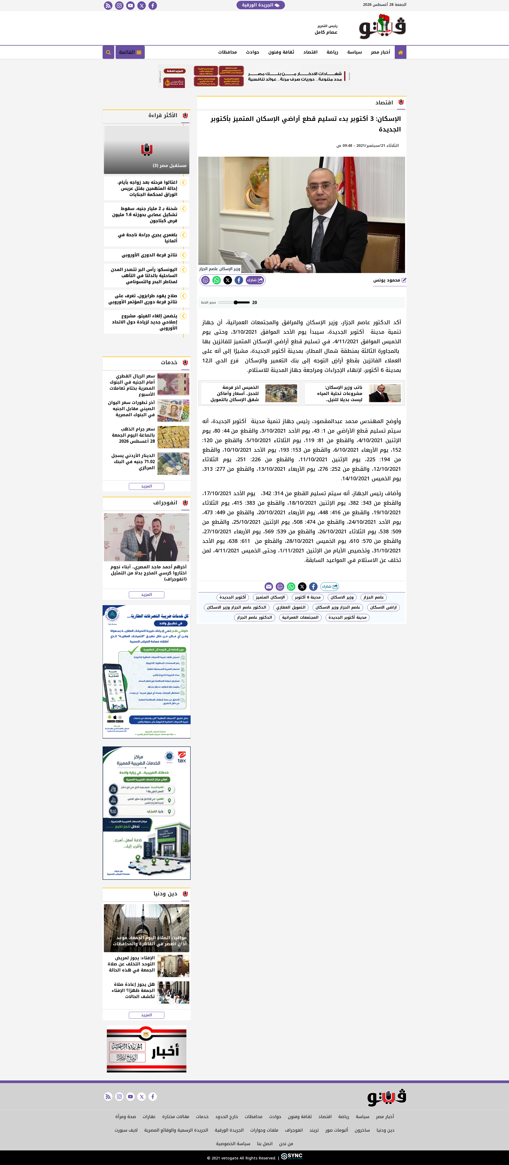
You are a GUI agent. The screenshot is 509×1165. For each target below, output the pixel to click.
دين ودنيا (385, 1130)
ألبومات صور (336, 1130)
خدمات (202, 1117)
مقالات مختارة (175, 1117)
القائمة (128, 52)
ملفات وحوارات (264, 1130)
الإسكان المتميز (270, 597)
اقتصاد (310, 52)
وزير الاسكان (342, 597)
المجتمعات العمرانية (300, 617)
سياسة (354, 52)
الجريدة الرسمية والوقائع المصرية (176, 1130)
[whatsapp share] (216, 280)
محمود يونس (387, 280)
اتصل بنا (265, 1144)
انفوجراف (294, 1130)
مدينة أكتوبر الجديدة (347, 617)
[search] (108, 52)
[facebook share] (239, 280)
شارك (252, 280)
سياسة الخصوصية (233, 1144)
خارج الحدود (226, 1117)
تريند (314, 1130)
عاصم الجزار (373, 597)
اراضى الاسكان (383, 607)
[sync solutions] (291, 1158)
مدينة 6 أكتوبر (308, 597)
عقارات (149, 1117)
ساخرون (362, 1130)
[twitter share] (227, 280)
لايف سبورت (126, 1130)
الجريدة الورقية (258, 5)
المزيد (146, 486)
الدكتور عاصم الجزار (254, 617)
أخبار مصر (380, 52)
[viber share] (269, 586)
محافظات (227, 52)
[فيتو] (382, 28)
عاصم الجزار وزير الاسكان (337, 607)
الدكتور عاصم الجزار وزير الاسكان (236, 607)
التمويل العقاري (291, 607)
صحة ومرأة (125, 1117)
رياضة (332, 52)
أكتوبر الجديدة (233, 597)
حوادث (252, 52)
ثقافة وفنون (281, 52)
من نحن (286, 1144)
